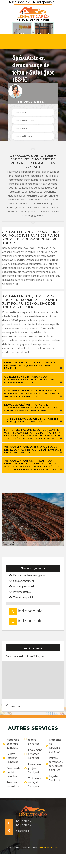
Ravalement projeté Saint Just (35, 768)
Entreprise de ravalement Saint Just (55, 745)
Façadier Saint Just (54, 778)
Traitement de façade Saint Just (34, 782)
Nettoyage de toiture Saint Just (13, 743)
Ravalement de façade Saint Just (35, 754)
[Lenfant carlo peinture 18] (33, 13)
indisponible (20, 2)
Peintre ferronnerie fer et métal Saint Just (56, 764)
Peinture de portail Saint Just (13, 772)
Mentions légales (49, 847)
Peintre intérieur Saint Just (12, 758)
